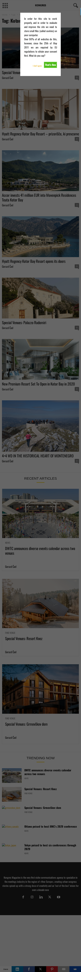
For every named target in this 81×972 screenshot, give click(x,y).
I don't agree (37, 65)
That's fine (50, 65)
